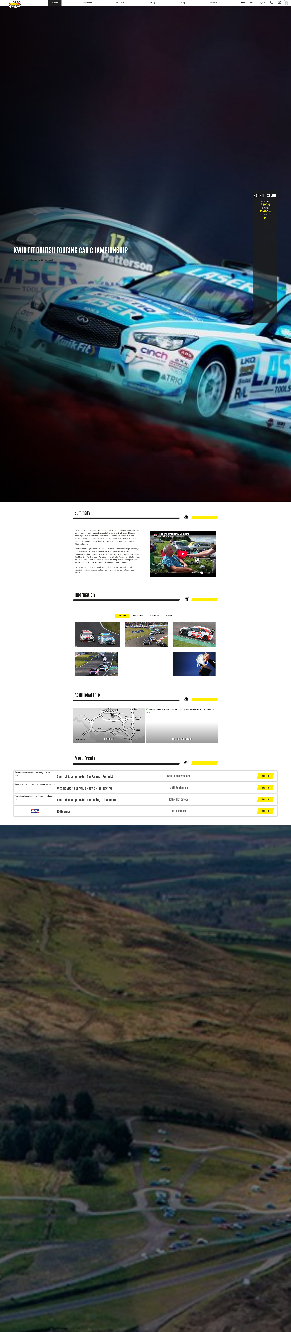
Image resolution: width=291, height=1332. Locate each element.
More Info (265, 775)
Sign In (262, 3)
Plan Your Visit (247, 3)
